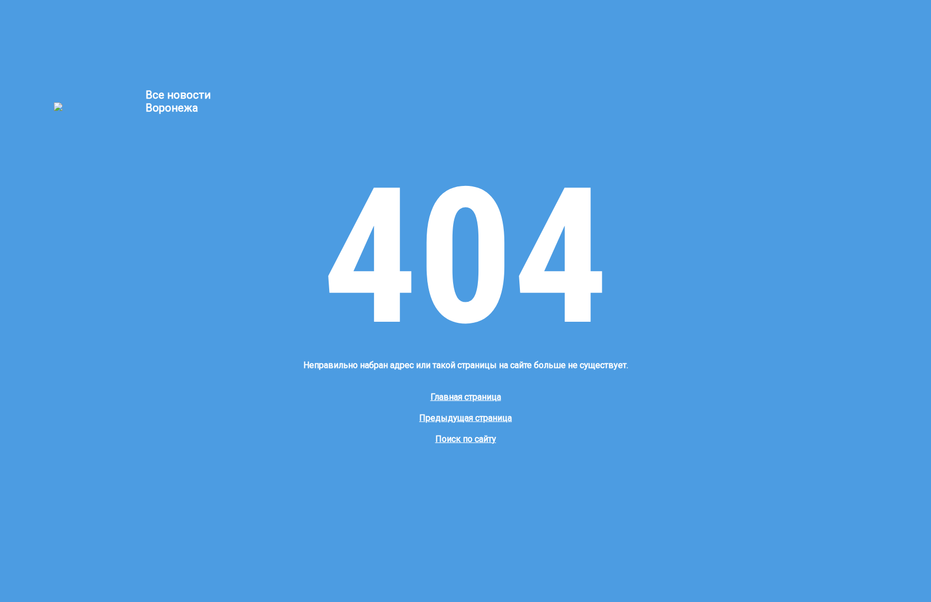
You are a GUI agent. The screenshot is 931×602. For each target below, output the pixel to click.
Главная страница (465, 397)
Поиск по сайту (465, 439)
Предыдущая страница (465, 418)
